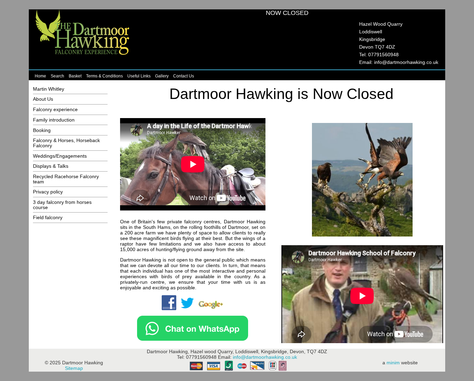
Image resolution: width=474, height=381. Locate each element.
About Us (43, 99)
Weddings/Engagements (60, 156)
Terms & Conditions (104, 76)
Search (57, 76)
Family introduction (54, 120)
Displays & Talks (50, 166)
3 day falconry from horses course (62, 204)
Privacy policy (48, 191)
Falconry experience (55, 109)
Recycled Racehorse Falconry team (66, 179)
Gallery (162, 76)
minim (393, 362)
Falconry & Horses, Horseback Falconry (66, 143)
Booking (42, 130)
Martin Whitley (48, 89)
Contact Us (183, 76)
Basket (75, 76)
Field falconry (47, 217)
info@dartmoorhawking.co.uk (406, 62)
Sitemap (74, 368)
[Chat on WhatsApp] (192, 339)
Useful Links (139, 76)
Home (40, 76)
